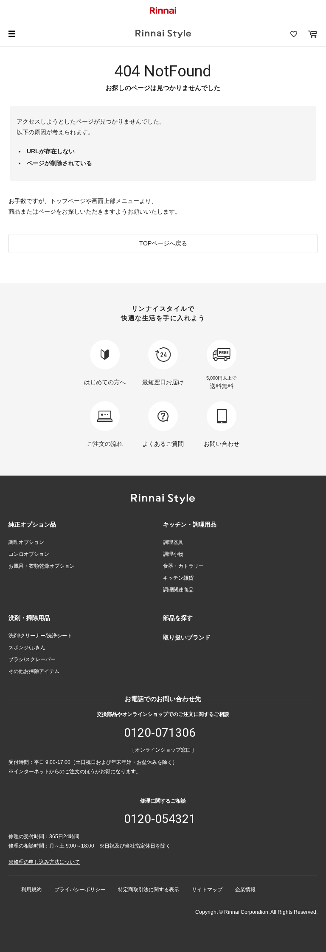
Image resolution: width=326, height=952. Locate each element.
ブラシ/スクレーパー (32, 659)
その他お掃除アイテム (33, 671)
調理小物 (173, 554)
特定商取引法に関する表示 (148, 890)
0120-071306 (160, 733)
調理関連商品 (178, 589)
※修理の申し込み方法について (44, 862)
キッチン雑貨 (178, 577)
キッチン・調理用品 (189, 524)
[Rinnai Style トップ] (163, 34)
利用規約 (31, 890)
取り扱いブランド (187, 637)
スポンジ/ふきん (26, 647)
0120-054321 (160, 819)
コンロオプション (28, 554)
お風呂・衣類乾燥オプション (41, 566)
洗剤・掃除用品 (29, 617)
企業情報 (245, 890)
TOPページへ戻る (163, 243)
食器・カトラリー (183, 566)
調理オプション (26, 542)
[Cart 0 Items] (312, 34)
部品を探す (178, 617)
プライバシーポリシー (79, 890)
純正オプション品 (32, 524)
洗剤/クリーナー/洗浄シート (40, 635)
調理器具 (173, 542)
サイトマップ (207, 890)
